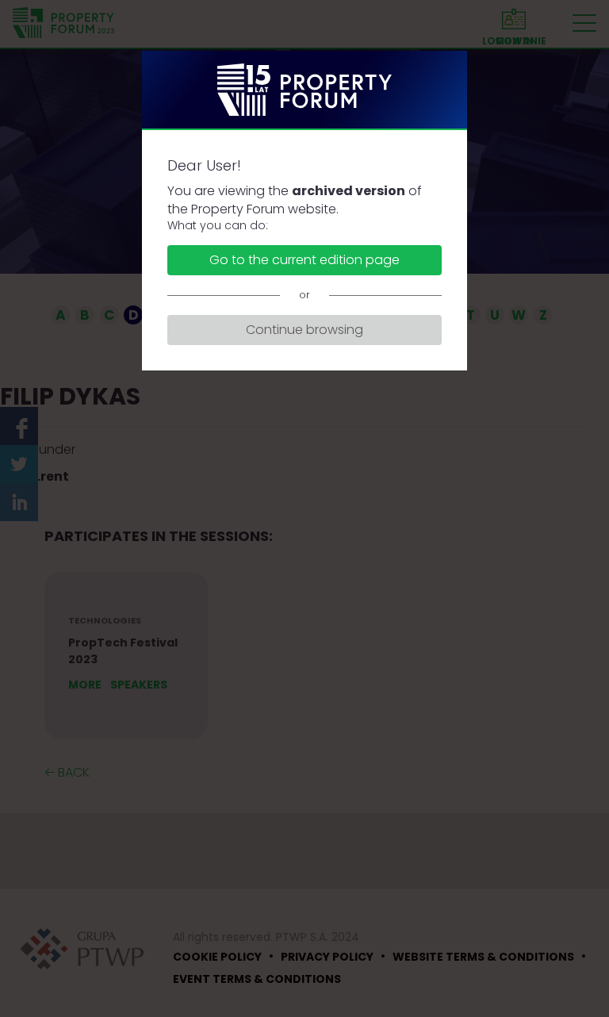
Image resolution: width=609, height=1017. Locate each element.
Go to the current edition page (304, 260)
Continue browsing (304, 329)
